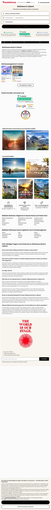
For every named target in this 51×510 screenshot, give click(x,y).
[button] (25, 17)
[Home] (2, 42)
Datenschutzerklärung (10, 497)
